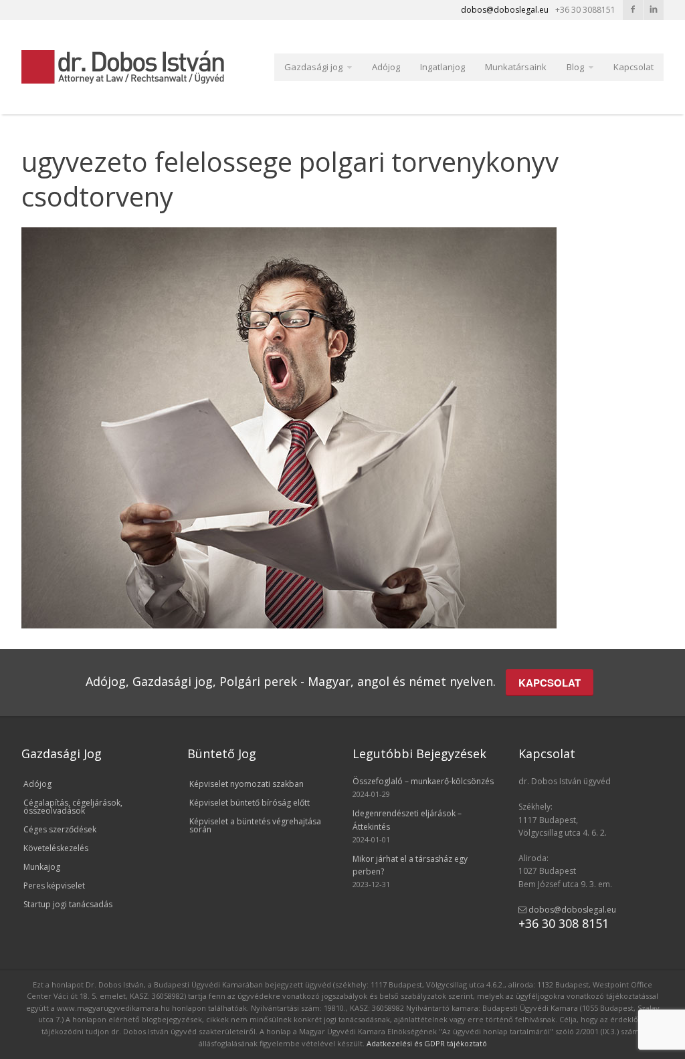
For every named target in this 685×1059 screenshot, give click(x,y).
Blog (575, 67)
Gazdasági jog (313, 67)
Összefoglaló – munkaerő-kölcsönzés (423, 781)
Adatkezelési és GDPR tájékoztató (427, 1043)
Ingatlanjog (442, 67)
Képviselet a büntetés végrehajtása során (255, 825)
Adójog (386, 67)
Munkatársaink (516, 67)
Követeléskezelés (55, 848)
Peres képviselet (54, 885)
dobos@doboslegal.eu (571, 909)
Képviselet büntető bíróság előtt (249, 802)
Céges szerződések (59, 829)
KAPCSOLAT (549, 682)
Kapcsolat (633, 67)
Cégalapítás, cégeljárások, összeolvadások (72, 806)
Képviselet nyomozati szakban (246, 784)
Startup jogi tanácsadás (67, 904)
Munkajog (41, 866)
